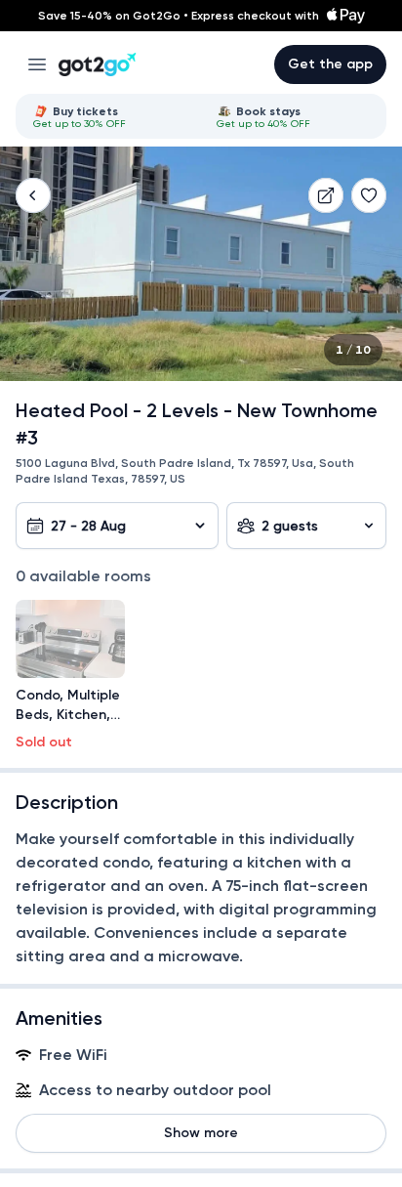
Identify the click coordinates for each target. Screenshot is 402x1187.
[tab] (109, 116)
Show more (201, 1132)
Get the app (330, 64)
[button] (33, 195)
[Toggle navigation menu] (37, 64)
